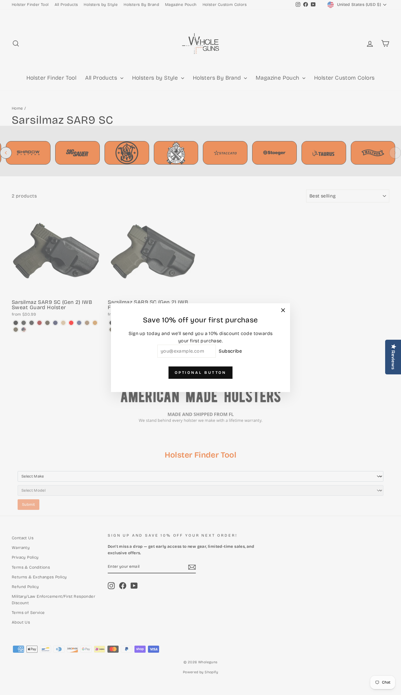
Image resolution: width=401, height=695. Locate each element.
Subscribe (230, 351)
